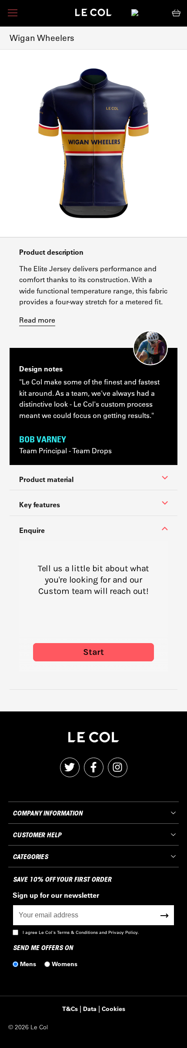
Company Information (47, 813)
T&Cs (70, 1008)
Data (90, 1008)
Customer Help (37, 835)
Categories (30, 856)
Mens (28, 964)
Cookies (113, 1008)
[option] (93, 143)
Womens (64, 964)
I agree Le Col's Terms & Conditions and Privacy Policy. (81, 932)
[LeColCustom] (93, 14)
